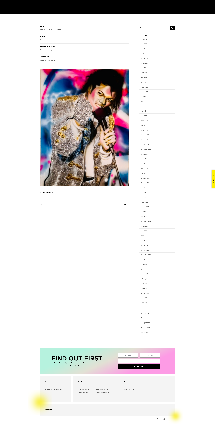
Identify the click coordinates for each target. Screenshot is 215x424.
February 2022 (145, 173)
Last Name (150, 355)
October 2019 (145, 250)
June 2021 (144, 197)
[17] (41, 39)
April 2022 (144, 163)
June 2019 (144, 264)
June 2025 (144, 72)
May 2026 (144, 44)
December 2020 (145, 211)
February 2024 (145, 125)
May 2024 (144, 111)
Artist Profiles (145, 313)
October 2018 (145, 293)
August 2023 (144, 154)
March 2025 (144, 87)
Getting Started (145, 323)
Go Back (46, 16)
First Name (128, 355)
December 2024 (145, 96)
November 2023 (145, 140)
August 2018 (144, 298)
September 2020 (146, 221)
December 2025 (145, 58)
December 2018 (145, 288)
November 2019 (145, 245)
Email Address (139, 361)
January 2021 (145, 207)
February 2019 (145, 279)
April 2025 (144, 82)
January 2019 (145, 283)
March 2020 (144, 235)
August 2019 (144, 259)
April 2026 (144, 48)
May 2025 (144, 77)
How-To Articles (145, 327)
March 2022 (144, 168)
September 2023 (146, 149)
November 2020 (145, 216)
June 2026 (144, 39)
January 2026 (145, 53)
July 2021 (144, 192)
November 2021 (145, 178)
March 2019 (144, 274)
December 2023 (145, 135)
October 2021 (145, 183)
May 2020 (144, 231)
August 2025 (144, 63)
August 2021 (144, 187)
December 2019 (145, 240)
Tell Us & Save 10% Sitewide (213, 179)
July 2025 (144, 68)
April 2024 (144, 116)
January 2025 (145, 92)
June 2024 (144, 106)
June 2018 (144, 302)
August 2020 (144, 226)
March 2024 (144, 120)
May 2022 (144, 159)
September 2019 (146, 255)
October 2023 (145, 144)
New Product (144, 332)
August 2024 (144, 101)
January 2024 (145, 130)
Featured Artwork (49, 192)
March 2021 (144, 202)
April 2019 (144, 269)
